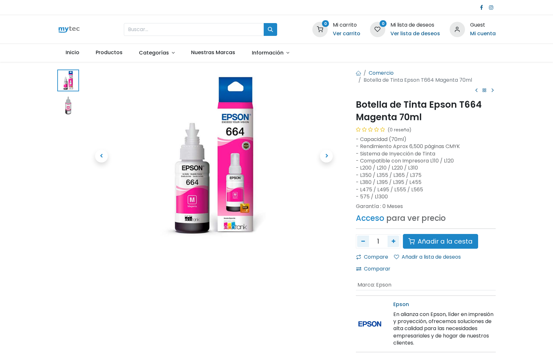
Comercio (381, 73)
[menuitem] (72, 52)
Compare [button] (376, 257)
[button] (101, 156)
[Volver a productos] (484, 90)
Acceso (370, 218)
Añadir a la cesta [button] (444, 241)
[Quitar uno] (363, 241)
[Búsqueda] (270, 29)
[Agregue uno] (393, 241)
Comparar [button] (377, 268)
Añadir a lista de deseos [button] (431, 257)
